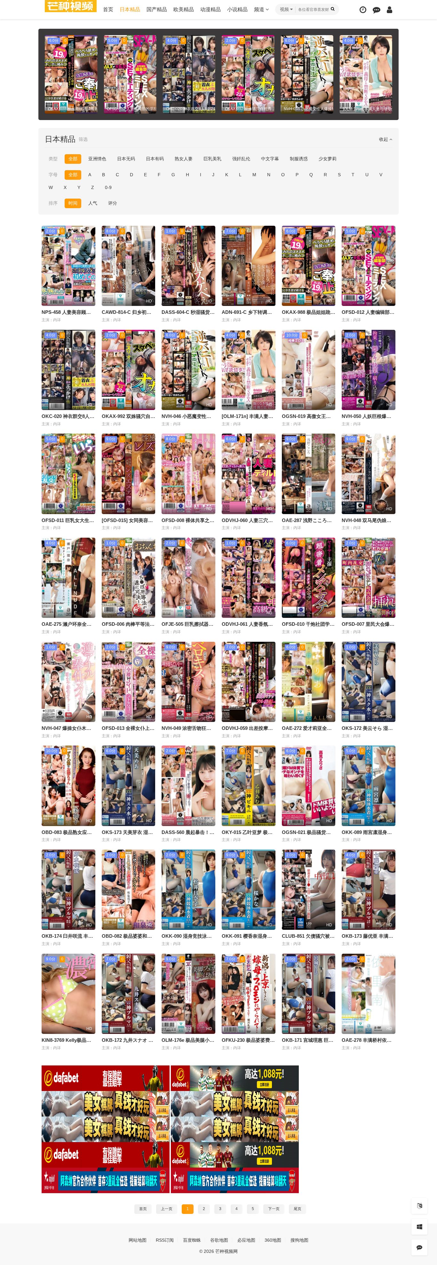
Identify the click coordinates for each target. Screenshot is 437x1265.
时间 (72, 203)
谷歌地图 (219, 1240)
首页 (108, 9)
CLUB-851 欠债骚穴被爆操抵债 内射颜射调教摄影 (335, 936)
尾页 (297, 1209)
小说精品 (237, 9)
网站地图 (138, 1240)
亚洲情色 (97, 158)
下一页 (274, 1209)
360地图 (273, 1240)
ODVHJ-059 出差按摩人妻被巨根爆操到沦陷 (269, 728)
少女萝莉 (328, 158)
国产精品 (157, 9)
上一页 (166, 1209)
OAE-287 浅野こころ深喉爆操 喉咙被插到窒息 (331, 520)
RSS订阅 (165, 1240)
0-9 (108, 187)
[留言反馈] (376, 10)
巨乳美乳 (212, 158)
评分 (112, 203)
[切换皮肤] (419, 1227)
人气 (92, 203)
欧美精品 (183, 9)
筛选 (83, 139)
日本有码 (155, 158)
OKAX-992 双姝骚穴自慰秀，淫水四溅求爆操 (150, 416)
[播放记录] (363, 10)
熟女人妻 (184, 158)
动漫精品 (210, 9)
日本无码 (126, 158)
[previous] (49, 74)
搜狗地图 (299, 1240)
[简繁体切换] (419, 1206)
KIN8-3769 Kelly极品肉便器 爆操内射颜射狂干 (91, 1040)
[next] (388, 74)
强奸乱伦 (241, 158)
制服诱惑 (299, 158)
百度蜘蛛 (192, 1240)
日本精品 (130, 9)
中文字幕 (270, 158)
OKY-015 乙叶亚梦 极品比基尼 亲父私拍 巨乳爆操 (275, 832)
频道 (260, 9)
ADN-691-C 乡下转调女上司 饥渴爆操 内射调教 (272, 312)
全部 (72, 158)
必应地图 (246, 1240)
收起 (384, 139)
